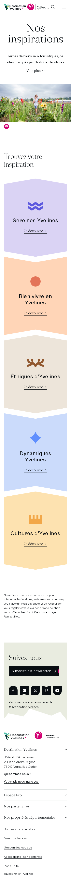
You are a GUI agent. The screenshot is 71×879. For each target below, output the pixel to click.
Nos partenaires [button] (16, 806)
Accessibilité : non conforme (23, 856)
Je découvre (33, 230)
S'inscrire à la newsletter (31, 671)
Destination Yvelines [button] (20, 749)
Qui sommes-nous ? (17, 774)
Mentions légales (15, 838)
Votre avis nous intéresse (21, 781)
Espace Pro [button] (13, 795)
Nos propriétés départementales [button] (29, 817)
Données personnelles (19, 829)
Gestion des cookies (18, 847)
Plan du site (11, 866)
